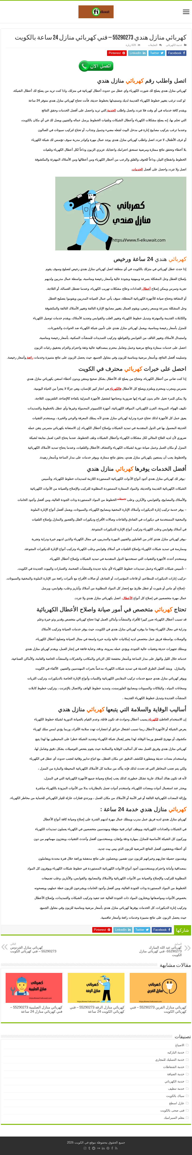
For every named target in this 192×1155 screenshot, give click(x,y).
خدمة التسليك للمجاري (169, 1059)
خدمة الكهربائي (174, 45)
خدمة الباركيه (175, 1052)
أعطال (146, 288)
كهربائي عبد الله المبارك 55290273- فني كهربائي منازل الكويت (160, 949)
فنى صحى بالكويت (172, 1110)
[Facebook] (112, 1148)
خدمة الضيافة (175, 1074)
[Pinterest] (108, 1148)
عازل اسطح (176, 1103)
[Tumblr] (89, 1148)
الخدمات (137, 169)
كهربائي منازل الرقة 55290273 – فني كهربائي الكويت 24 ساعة (97, 1009)
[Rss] (116, 1148)
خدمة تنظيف (176, 1088)
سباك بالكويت (175, 1096)
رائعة (29, 357)
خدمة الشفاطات (173, 1067)
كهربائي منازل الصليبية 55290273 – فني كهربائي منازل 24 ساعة (36, 1009)
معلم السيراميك (174, 1117)
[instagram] (85, 1148)
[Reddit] (94, 1148)
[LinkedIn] (103, 1148)
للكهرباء (153, 719)
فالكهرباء (115, 388)
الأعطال (127, 598)
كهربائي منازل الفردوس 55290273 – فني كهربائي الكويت (33, 947)
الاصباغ (179, 1045)
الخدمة (111, 110)
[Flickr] (98, 1148)
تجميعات (121, 498)
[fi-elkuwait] (96, 11)
